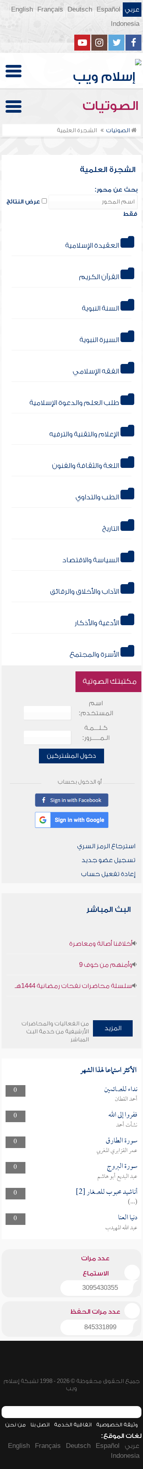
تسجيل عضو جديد (108, 860)
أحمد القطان (126, 1099)
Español (108, 9)
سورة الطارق (121, 1141)
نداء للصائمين (120, 1089)
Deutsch (80, 9)
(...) (132, 1202)
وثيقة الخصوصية (117, 1425)
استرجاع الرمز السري (106, 846)
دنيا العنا (127, 1218)
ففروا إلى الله (122, 1115)
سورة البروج (122, 1166)
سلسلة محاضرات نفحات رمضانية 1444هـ (73, 986)
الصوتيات (112, 106)
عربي (132, 9)
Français (50, 9)
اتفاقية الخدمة (73, 1425)
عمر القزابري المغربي (117, 1150)
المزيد (113, 1028)
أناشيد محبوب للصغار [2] (106, 1192)
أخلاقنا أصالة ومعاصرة (100, 943)
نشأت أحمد (126, 1125)
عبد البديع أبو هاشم (117, 1176)
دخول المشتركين (71, 755)
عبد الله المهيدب (121, 1228)
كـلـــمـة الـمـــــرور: (96, 732)
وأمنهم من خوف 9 (105, 964)
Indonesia (125, 23)
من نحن (15, 1425)
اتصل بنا (40, 1425)
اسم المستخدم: (96, 708)
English (22, 9)
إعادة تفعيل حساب (108, 874)
